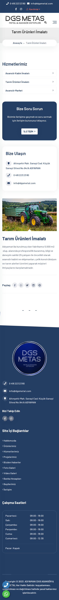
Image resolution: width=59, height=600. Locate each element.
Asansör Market (14, 90)
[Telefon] (6, 585)
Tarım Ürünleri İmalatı (17, 81)
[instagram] (21, 9)
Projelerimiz (10, 456)
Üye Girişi (34, 9)
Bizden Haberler (12, 462)
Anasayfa (17, 43)
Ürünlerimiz (9, 446)
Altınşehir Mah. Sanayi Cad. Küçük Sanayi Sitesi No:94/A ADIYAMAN (31, 400)
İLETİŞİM (28, 131)
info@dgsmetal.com (42, 3)
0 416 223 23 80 (17, 3)
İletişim (7, 489)
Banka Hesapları (12, 478)
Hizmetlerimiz (11, 451)
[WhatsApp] (6, 594)
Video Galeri (10, 473)
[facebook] (16, 9)
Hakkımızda (9, 440)
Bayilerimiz (9, 484)
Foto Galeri (9, 467)
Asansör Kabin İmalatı (17, 73)
